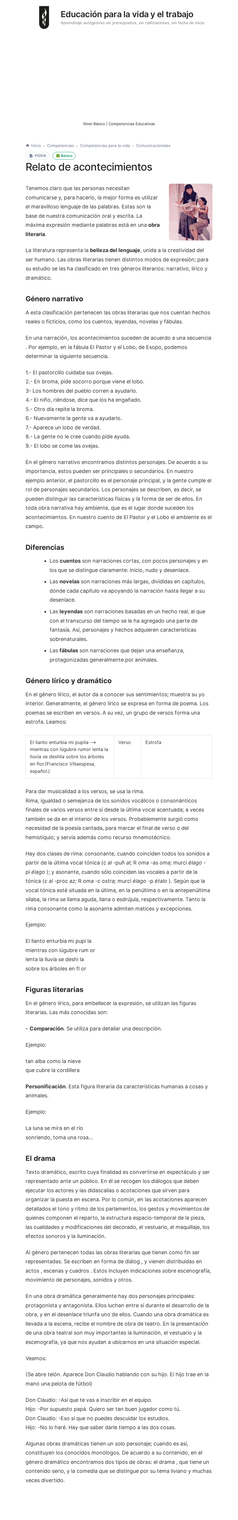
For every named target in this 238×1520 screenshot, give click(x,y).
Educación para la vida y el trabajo (127, 14)
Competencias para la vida (105, 145)
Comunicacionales (153, 145)
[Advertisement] (119, 75)
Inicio (36, 145)
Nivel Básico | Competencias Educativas (119, 123)
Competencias (60, 145)
